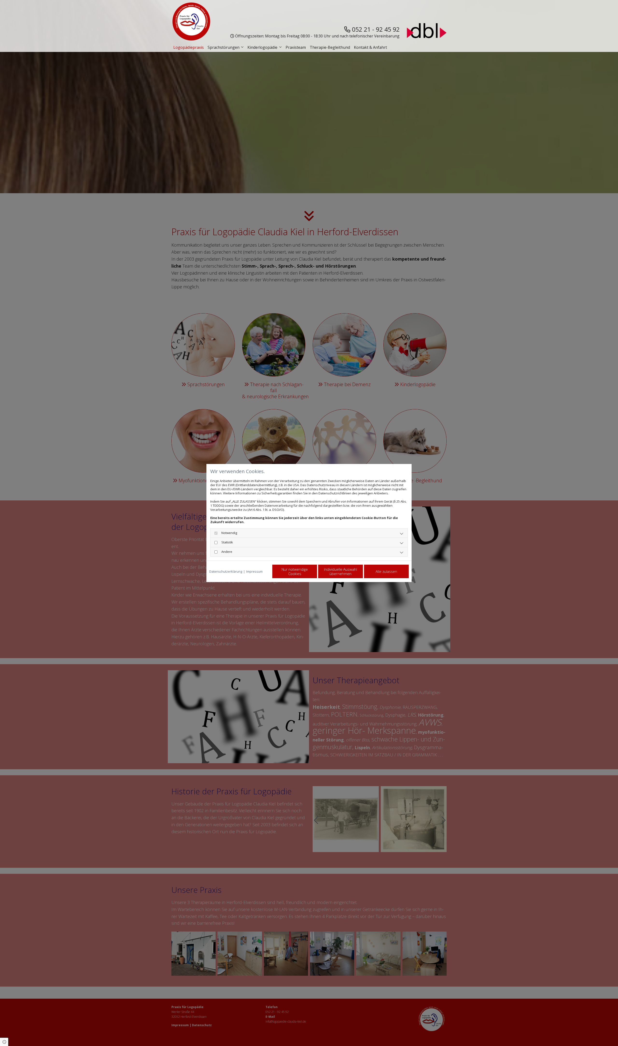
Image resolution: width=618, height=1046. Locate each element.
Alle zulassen (386, 571)
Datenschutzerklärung (225, 571)
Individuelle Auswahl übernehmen (340, 571)
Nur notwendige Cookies (294, 571)
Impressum (254, 571)
